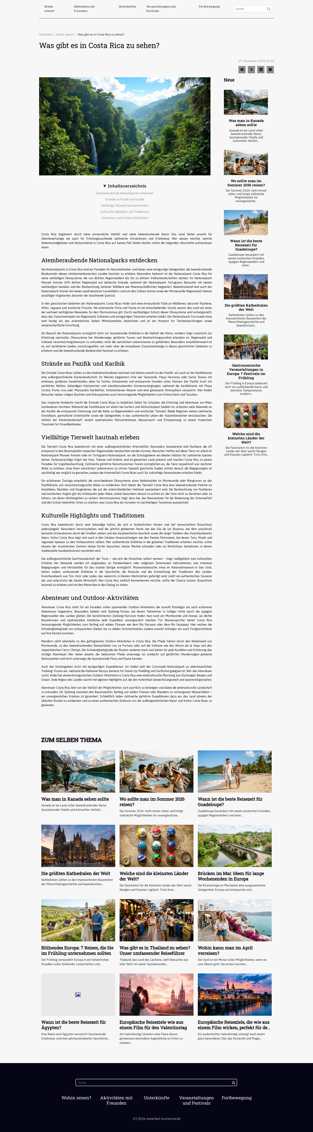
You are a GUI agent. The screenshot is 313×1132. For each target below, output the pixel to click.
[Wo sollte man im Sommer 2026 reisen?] (246, 162)
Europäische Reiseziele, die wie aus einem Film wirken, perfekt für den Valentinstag (234, 1027)
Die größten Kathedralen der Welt (246, 307)
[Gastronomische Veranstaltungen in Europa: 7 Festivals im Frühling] (246, 347)
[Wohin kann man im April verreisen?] (235, 920)
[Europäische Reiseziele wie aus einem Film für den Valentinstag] (156, 994)
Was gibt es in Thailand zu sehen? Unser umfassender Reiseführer (155, 950)
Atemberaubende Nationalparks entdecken (125, 193)
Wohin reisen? (49, 9)
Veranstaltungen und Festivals (161, 9)
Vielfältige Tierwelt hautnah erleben (125, 205)
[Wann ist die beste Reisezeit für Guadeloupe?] (246, 222)
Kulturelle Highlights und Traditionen (125, 211)
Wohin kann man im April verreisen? (225, 950)
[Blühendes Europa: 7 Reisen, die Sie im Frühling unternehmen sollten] (78, 920)
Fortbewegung (209, 6)
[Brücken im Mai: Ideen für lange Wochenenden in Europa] (235, 845)
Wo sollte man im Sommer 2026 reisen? (246, 182)
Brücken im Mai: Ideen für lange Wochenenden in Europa (231, 876)
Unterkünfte (127, 6)
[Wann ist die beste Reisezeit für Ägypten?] (78, 994)
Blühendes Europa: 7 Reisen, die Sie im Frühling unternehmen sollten (77, 950)
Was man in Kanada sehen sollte (246, 122)
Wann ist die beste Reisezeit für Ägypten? (73, 1024)
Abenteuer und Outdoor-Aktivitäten (125, 218)
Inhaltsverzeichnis (127, 186)
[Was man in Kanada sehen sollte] (246, 102)
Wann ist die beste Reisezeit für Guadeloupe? (246, 245)
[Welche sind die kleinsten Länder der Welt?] (246, 415)
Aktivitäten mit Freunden (84, 9)
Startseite (45, 34)
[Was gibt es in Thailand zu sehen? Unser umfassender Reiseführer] (156, 920)
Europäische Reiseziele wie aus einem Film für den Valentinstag (153, 1024)
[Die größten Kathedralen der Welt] (246, 286)
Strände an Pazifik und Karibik (124, 199)
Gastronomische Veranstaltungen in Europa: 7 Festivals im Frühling (246, 371)
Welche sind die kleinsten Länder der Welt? (246, 438)
